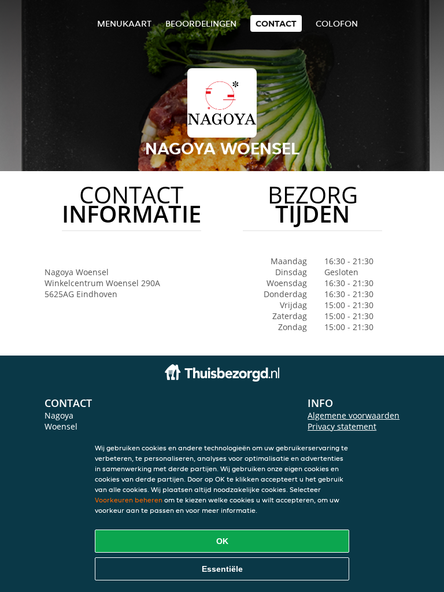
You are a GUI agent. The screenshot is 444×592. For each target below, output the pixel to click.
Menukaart (124, 23)
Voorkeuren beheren (128, 499)
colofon (337, 23)
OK (222, 541)
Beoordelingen (200, 23)
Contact (276, 23)
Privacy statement (342, 426)
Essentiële (222, 569)
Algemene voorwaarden (353, 415)
